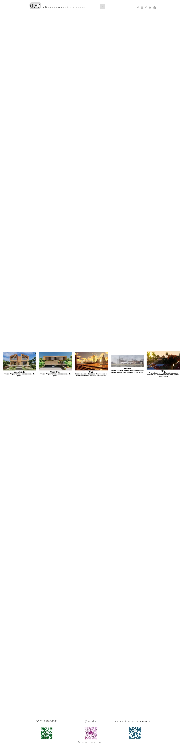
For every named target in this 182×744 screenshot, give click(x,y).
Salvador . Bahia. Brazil (91, 742)
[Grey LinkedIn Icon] (150, 7)
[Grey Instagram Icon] (142, 7)
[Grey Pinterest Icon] (146, 7)
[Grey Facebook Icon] (138, 7)
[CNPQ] (154, 7)
